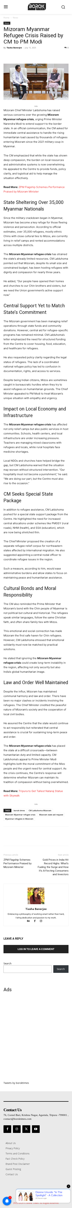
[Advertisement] (36, 1038)
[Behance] (30, 921)
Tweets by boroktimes (16, 1083)
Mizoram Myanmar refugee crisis (20, 814)
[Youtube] (36, 1129)
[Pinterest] (23, 55)
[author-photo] (36, 904)
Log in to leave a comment (36, 949)
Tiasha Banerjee (14, 47)
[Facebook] (6, 55)
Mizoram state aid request (51, 814)
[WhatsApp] (31, 55)
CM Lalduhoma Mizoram (40, 810)
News (15, 17)
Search (7, 963)
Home (6, 17)
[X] (15, 55)
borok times (19, 810)
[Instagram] (42, 921)
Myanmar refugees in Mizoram (19, 818)
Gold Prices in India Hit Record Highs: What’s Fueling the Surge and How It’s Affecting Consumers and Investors (53, 867)
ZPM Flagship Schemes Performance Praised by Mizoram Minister (17, 863)
